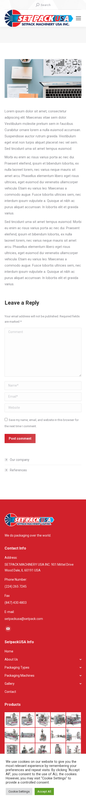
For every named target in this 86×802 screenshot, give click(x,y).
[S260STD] (27, 735)
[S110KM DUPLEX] (58, 720)
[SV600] (27, 751)
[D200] (73, 735)
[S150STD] (12, 735)
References (18, 470)
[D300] (12, 751)
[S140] (73, 720)
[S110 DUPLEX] (27, 720)
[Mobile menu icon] (78, 18)
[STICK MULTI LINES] (73, 751)
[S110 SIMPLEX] (12, 720)
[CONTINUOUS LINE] (58, 735)
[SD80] (43, 751)
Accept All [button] (44, 791)
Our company (19, 460)
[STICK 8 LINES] (58, 751)
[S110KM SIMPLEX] (43, 720)
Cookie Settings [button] (19, 791)
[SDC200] (43, 735)
